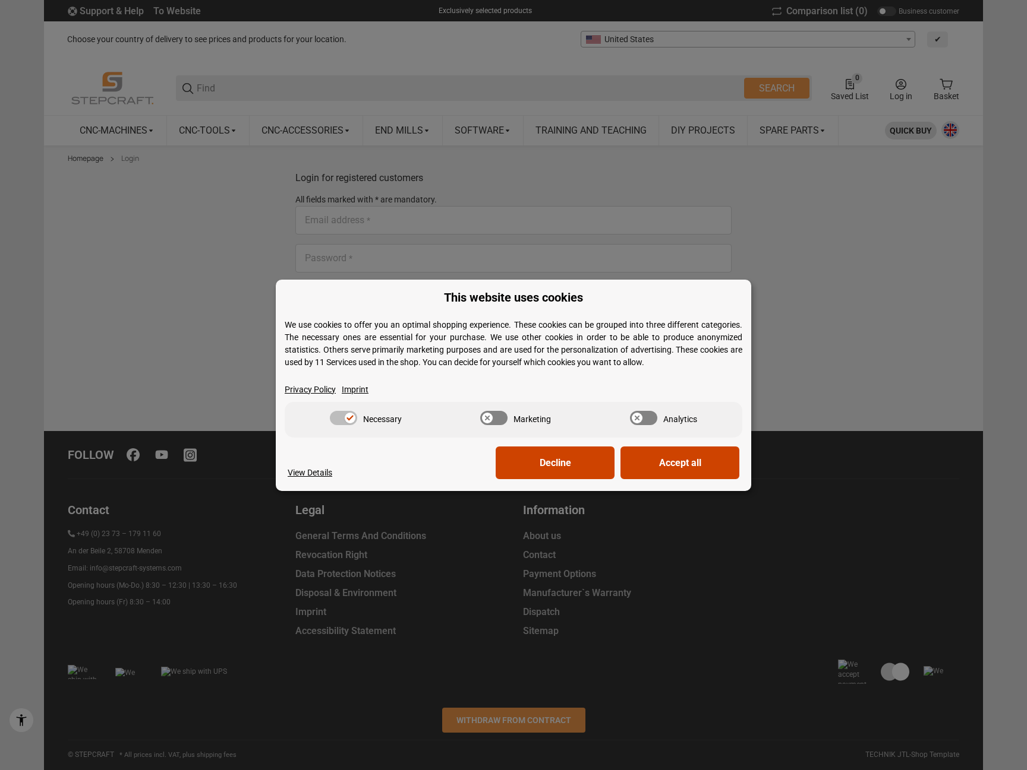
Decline (555, 462)
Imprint (355, 389)
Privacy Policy (310, 389)
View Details (310, 472)
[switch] (343, 418)
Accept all (680, 462)
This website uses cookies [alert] (513, 297)
